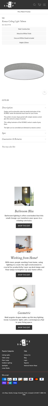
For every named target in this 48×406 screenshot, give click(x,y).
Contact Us (27, 355)
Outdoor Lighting (7, 363)
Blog (25, 357)
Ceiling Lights (6, 355)
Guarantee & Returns (12, 139)
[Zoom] (44, 92)
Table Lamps (5, 357)
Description (7, 107)
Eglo (3, 18)
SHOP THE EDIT (24, 226)
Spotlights (5, 365)
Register (26, 363)
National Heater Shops (30, 365)
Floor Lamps (5, 360)
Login (25, 360)
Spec (4, 133)
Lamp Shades (6, 368)
